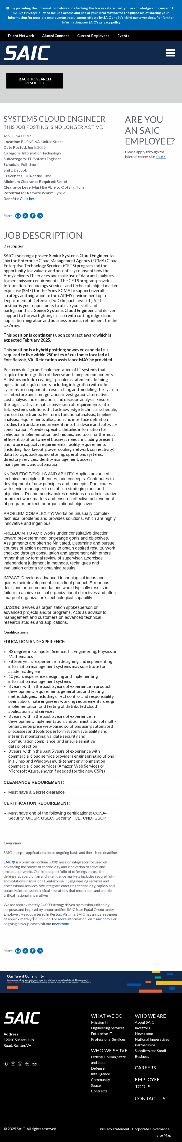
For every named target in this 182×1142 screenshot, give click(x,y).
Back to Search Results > (35, 81)
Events (123, 35)
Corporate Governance (150, 1129)
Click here (28, 198)
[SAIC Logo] (22, 1017)
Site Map (164, 1135)
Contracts (99, 1091)
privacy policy (109, 22)
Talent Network (20, 35)
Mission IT (100, 1022)
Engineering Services (107, 1027)
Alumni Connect (55, 35)
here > (161, 156)
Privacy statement (114, 1129)
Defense (98, 1068)
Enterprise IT (101, 1033)
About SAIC (144, 1022)
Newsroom (144, 1033)
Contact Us (150, 1098)
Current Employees (93, 35)
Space (96, 1085)
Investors (142, 1027)
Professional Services (108, 1039)
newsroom (60, 923)
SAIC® (9, 862)
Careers (145, 1067)
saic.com (103, 919)
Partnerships (145, 1045)
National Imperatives (152, 1039)
